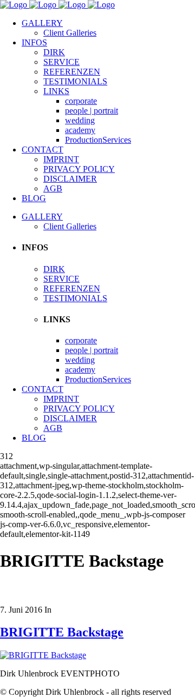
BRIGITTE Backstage (61, 632)
